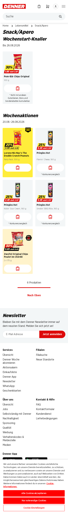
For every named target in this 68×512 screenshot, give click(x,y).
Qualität (7, 427)
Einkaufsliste (10, 372)
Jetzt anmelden (52, 334)
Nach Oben (34, 295)
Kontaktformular (45, 409)
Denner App (9, 376)
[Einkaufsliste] (39, 6)
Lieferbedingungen (46, 418)
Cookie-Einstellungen (34, 508)
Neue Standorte (45, 359)
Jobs (5, 409)
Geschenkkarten (12, 390)
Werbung (8, 432)
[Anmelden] (55, 6)
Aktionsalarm (10, 367)
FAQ (38, 404)
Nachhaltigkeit (11, 418)
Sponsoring (9, 423)
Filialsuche (41, 355)
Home (6, 26)
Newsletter (9, 381)
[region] (34, 485)
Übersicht (8, 355)
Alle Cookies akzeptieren (33, 493)
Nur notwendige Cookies (34, 501)
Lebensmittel (21, 26)
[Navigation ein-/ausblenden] (64, 6)
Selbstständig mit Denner (17, 414)
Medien (7, 445)
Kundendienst (43, 414)
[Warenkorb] (48, 6)
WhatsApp (9, 386)
